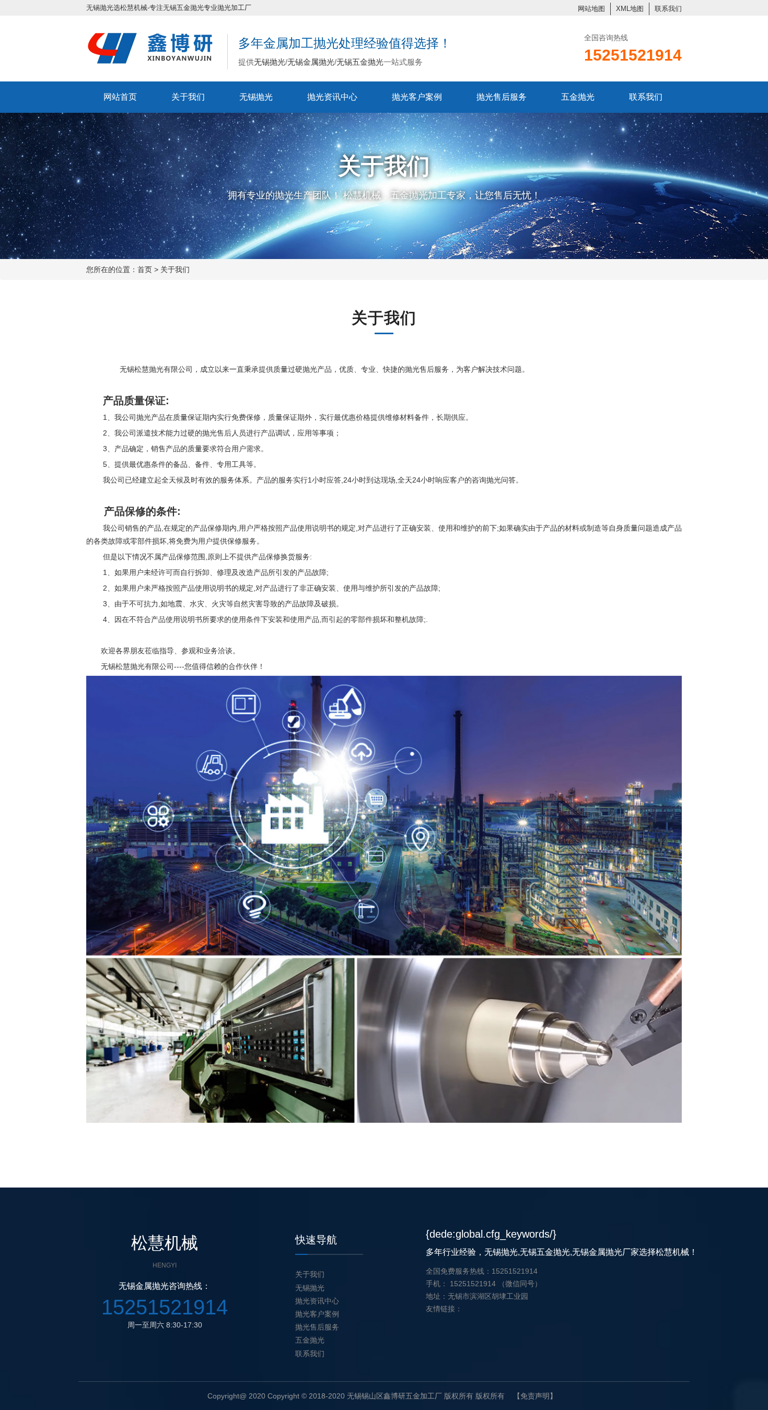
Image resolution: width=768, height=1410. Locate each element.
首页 (144, 269)
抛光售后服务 (501, 96)
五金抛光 (578, 96)
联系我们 (668, 9)
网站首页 (120, 96)
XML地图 (630, 9)
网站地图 (591, 9)
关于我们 (188, 96)
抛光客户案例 (417, 96)
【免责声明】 (535, 1396)
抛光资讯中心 (332, 96)
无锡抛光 (99, 7)
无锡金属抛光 (310, 61)
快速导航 (316, 1240)
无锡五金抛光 (183, 7)
